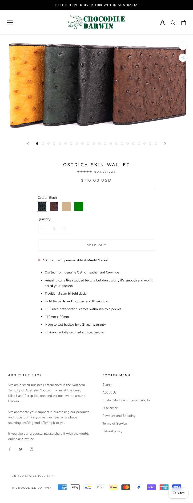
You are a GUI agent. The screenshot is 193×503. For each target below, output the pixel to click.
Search (107, 384)
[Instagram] (31, 449)
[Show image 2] (43, 143)
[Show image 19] (139, 143)
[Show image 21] (150, 143)
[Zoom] (183, 46)
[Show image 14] (110, 143)
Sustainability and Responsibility (126, 400)
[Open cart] (183, 22)
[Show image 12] (99, 143)
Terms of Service (114, 423)
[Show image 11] (93, 143)
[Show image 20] (144, 143)
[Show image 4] (54, 143)
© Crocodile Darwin (32, 487)
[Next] (165, 143)
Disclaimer (109, 408)
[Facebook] (10, 449)
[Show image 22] (156, 143)
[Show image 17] (127, 143)
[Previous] (28, 143)
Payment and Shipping (119, 415)
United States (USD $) (31, 475)
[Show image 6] (65, 143)
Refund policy (112, 431)
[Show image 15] (116, 143)
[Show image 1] (37, 143)
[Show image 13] (105, 143)
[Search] (173, 22)
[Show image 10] (88, 143)
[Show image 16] (122, 143)
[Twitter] (20, 449)
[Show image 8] (77, 143)
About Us (109, 392)
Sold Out (96, 245)
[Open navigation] (10, 22)
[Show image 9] (82, 143)
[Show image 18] (133, 143)
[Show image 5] (60, 143)
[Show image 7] (71, 143)
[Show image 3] (48, 143)
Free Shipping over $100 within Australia (96, 5)
